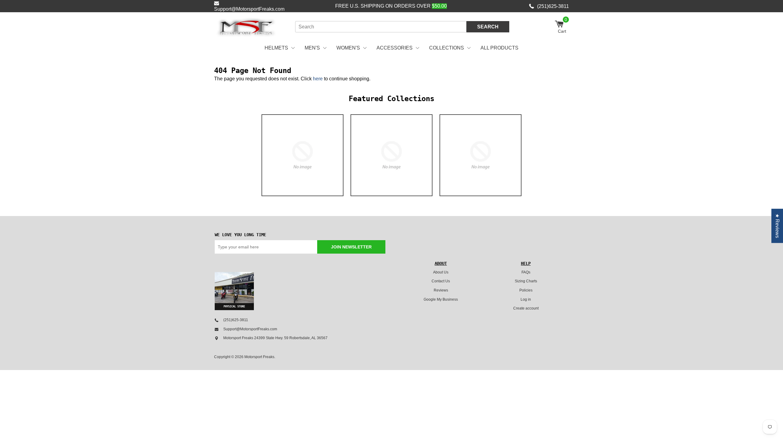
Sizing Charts (526, 281)
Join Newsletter (351, 246)
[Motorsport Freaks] (246, 27)
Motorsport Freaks (259, 357)
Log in (526, 299)
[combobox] (380, 26)
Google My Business (441, 299)
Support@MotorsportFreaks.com (249, 9)
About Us (440, 272)
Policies (526, 290)
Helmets (276, 47)
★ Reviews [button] (777, 226)
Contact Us (441, 281)
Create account (526, 308)
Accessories (395, 47)
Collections (446, 47)
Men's (312, 47)
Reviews (441, 290)
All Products (499, 47)
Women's (348, 47)
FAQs (525, 272)
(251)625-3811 (553, 6)
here (318, 78)
